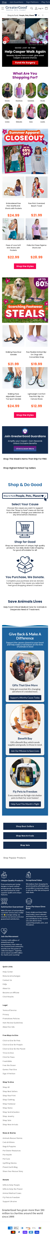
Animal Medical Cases (12, 1193)
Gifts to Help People (11, 1185)
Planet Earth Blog (10, 1167)
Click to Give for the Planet (14, 1049)
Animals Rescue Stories (12, 1138)
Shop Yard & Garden (11, 1112)
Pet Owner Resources (12, 1150)
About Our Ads (9, 1027)
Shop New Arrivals (25, 835)
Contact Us (7, 980)
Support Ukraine (10, 1201)
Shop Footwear (9, 1104)
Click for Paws (8, 1057)
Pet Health (7, 1154)
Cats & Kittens (8, 1142)
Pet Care (6, 1159)
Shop (4, 2)
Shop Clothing (9, 1099)
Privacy (6, 1014)
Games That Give (10, 1069)
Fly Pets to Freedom (11, 1197)
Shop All (6, 1087)
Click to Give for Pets (11, 1040)
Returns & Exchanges (11, 976)
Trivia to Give (8, 1053)
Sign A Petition (9, 1073)
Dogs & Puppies (9, 1146)
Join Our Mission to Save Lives (25, 751)
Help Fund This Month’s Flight (25, 804)
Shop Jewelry (8, 1116)
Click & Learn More (25, 448)
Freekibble (7, 1061)
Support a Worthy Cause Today (25, 697)
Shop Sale (25, 845)
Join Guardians (16, 2)
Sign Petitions (32, 2)
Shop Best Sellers (25, 826)
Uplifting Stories (10, 1163)
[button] (31, 8)
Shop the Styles (25, 266)
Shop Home (7, 1108)
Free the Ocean (9, 1065)
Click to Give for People (13, 1044)
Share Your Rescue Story (13, 1171)
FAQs (5, 984)
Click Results (8, 996)
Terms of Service (10, 1010)
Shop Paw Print (9, 1095)
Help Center (8, 971)
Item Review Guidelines (13, 1022)
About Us (6, 988)
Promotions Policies (11, 1018)
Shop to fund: (20, 15)
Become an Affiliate (11, 992)
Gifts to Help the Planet (12, 1189)
